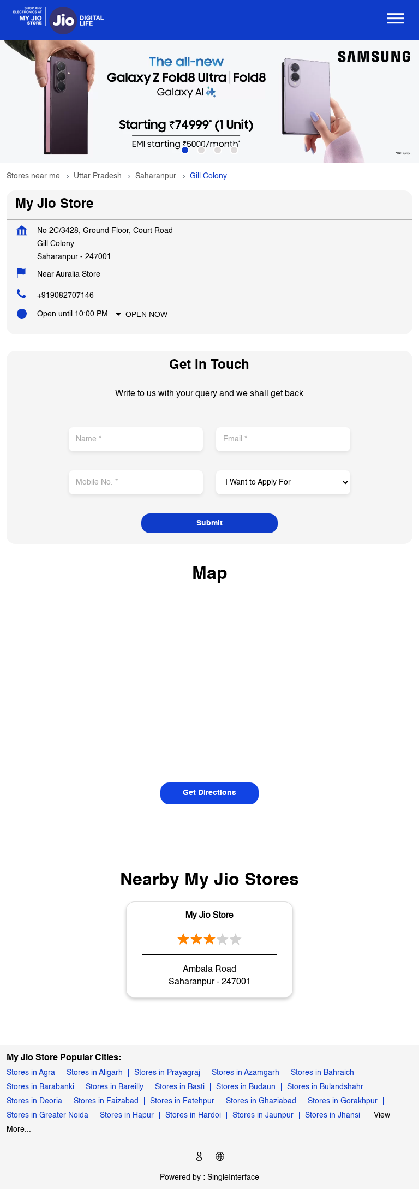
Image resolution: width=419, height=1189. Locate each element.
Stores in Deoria (34, 1101)
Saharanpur (155, 176)
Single (233, 1177)
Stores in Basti (180, 1087)
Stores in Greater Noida (47, 1115)
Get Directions (209, 793)
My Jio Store (209, 915)
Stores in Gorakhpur (343, 1101)
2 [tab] (201, 150)
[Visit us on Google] (199, 1158)
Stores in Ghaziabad (261, 1101)
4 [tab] (234, 150)
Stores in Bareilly (114, 1087)
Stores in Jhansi (332, 1115)
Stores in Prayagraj (167, 1073)
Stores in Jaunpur (263, 1115)
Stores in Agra (31, 1073)
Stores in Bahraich (322, 1073)
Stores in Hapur (127, 1115)
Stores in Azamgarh (245, 1073)
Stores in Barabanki (40, 1087)
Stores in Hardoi (193, 1115)
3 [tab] (217, 150)
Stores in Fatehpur (182, 1101)
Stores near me (33, 176)
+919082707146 (65, 296)
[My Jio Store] (58, 20)
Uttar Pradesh (98, 176)
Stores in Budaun (246, 1087)
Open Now (146, 314)
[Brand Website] (220, 1158)
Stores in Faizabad (106, 1101)
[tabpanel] (209, 101)
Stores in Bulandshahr (325, 1087)
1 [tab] (185, 150)
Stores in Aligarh (95, 1073)
